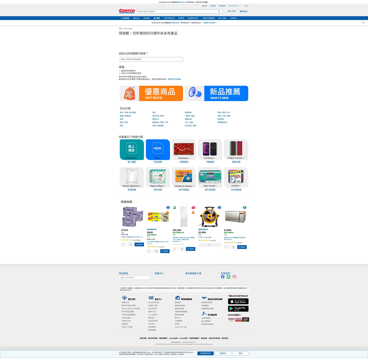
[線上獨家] (160, 18)
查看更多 (223, 353)
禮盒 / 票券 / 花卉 (224, 112)
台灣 (246, 6)
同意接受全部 (205, 353)
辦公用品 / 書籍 (190, 126)
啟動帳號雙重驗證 (238, 288)
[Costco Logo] (127, 11)
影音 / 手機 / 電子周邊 (128, 112)
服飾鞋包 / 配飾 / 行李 (160, 122)
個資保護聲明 (194, 338)
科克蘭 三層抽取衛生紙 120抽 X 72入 (132, 237)
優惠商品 (136, 18)
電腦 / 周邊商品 (125, 116)
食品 (154, 112)
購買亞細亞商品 (173, 23)
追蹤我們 (225, 273)
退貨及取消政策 (214, 338)
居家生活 (155, 119)
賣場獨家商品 (222, 122)
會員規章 (204, 338)
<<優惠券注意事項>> (209, 23)
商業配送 (233, 18)
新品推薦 (147, 18)
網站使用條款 (153, 338)
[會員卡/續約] (226, 18)
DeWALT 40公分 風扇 (204, 237)
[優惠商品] (139, 18)
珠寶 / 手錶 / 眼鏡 (224, 116)
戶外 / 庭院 (189, 122)
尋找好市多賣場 (174, 79)
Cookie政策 (173, 338)
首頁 (120, 28)
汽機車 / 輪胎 (190, 116)
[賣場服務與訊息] (198, 18)
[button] (220, 11)
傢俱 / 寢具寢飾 (158, 126)
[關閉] (363, 22)
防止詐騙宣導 (204, 288)
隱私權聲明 (163, 338)
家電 (121, 119)
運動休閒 (188, 119)
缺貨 (209, 245)
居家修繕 (188, 112)
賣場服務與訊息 (193, 18)
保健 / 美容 (124, 122)
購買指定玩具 (180, 2)
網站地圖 (143, 338)
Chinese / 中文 (233, 6)
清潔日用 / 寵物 (158, 116)
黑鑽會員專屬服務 (208, 18)
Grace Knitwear (128, 28)
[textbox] (149, 59)
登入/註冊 (231, 11)
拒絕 (240, 353)
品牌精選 (181, 18)
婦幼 (121, 126)
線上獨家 (157, 18)
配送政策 (225, 338)
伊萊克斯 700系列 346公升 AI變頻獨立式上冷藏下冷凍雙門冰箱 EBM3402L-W (183, 239)
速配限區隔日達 (169, 18)
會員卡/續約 (222, 18)
